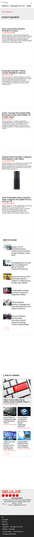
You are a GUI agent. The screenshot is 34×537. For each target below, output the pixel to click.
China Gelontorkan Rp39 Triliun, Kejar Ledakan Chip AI (16, 401)
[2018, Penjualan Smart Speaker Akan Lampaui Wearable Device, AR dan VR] (17, 224)
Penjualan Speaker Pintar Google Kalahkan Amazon (14, 72)
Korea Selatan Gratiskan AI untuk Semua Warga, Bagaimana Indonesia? (23, 421)
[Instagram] (6, 495)
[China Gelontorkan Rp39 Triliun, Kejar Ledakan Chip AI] (17, 388)
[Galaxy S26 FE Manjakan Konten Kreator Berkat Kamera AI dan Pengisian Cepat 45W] (7, 247)
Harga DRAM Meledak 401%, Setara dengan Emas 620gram (23, 444)
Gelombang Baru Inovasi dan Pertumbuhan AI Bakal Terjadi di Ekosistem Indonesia (21, 266)
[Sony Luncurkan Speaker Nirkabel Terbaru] (17, 53)
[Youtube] (17, 495)
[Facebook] (3, 495)
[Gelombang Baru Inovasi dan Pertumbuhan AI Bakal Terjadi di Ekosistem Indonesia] (7, 263)
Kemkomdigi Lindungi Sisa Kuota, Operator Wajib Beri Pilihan (19, 292)
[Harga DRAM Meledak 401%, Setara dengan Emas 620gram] (24, 435)
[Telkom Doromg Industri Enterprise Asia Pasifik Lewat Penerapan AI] (9, 435)
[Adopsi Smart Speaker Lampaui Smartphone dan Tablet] (17, 180)
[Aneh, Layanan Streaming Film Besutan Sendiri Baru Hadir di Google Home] (17, 139)
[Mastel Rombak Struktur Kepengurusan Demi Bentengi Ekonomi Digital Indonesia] (7, 302)
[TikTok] (10, 495)
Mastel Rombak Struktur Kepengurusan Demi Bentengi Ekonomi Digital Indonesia (21, 305)
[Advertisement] (17, 356)
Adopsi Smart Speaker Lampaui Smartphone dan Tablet (16, 158)
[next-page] (7, 329)
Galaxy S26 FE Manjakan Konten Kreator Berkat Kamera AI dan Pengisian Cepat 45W (20, 251)
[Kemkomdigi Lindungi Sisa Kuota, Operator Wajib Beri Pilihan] (7, 290)
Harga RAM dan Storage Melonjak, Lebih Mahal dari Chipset (9, 420)
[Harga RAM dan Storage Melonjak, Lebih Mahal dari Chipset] (9, 411)
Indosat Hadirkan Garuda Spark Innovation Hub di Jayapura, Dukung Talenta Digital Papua (20, 320)
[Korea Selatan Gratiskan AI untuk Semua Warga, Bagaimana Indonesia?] (24, 411)
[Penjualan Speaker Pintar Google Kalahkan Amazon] (17, 95)
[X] (13, 495)
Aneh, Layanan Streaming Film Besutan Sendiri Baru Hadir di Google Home (16, 115)
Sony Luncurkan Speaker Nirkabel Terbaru (13, 30)
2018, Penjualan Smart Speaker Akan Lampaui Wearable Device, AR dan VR (17, 199)
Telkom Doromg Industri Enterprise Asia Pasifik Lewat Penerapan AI (9, 445)
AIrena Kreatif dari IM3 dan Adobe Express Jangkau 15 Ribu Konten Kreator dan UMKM (21, 279)
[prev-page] (4, 329)
